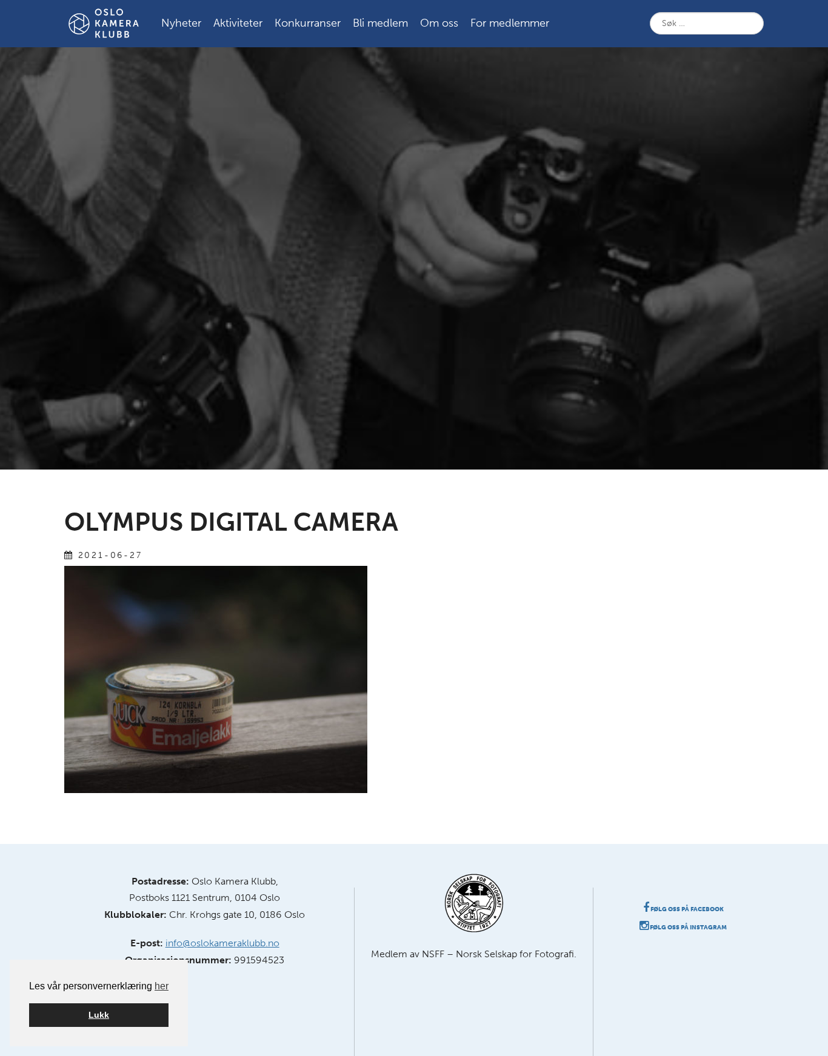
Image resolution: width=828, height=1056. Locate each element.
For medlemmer (509, 23)
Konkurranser (308, 23)
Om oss (439, 23)
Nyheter (181, 23)
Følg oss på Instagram (688, 927)
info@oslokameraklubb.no (222, 943)
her (162, 986)
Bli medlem (380, 23)
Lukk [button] (98, 1015)
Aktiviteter (237, 23)
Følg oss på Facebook (686, 909)
